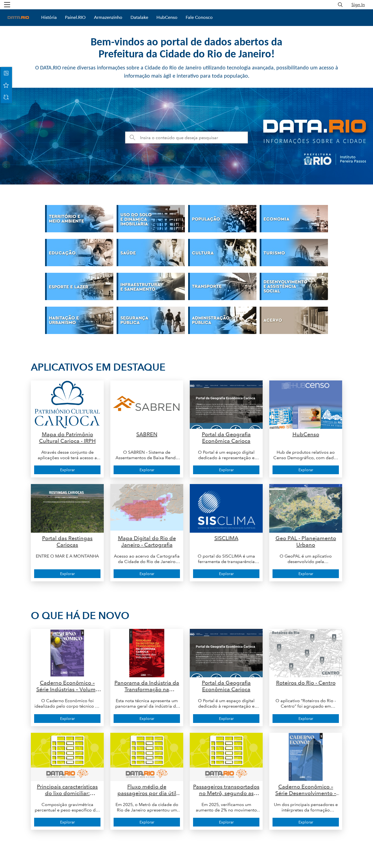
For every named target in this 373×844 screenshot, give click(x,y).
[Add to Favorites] (6, 85)
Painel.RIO (75, 17)
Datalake (139, 17)
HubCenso (166, 17)
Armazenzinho (108, 17)
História (49, 17)
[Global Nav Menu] (7, 4)
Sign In (358, 4)
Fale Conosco (199, 17)
